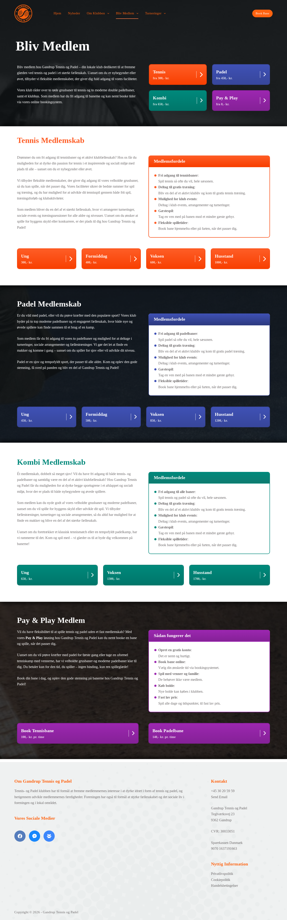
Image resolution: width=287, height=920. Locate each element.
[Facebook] (20, 836)
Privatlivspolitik (222, 874)
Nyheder (74, 13)
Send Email (219, 797)
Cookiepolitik (220, 880)
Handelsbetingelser (224, 885)
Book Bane (262, 13)
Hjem (57, 13)
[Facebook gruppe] (49, 836)
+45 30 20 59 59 (223, 791)
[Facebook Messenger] (34, 836)
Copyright (21, 912)
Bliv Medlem (125, 13)
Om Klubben (96, 13)
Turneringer (153, 13)
